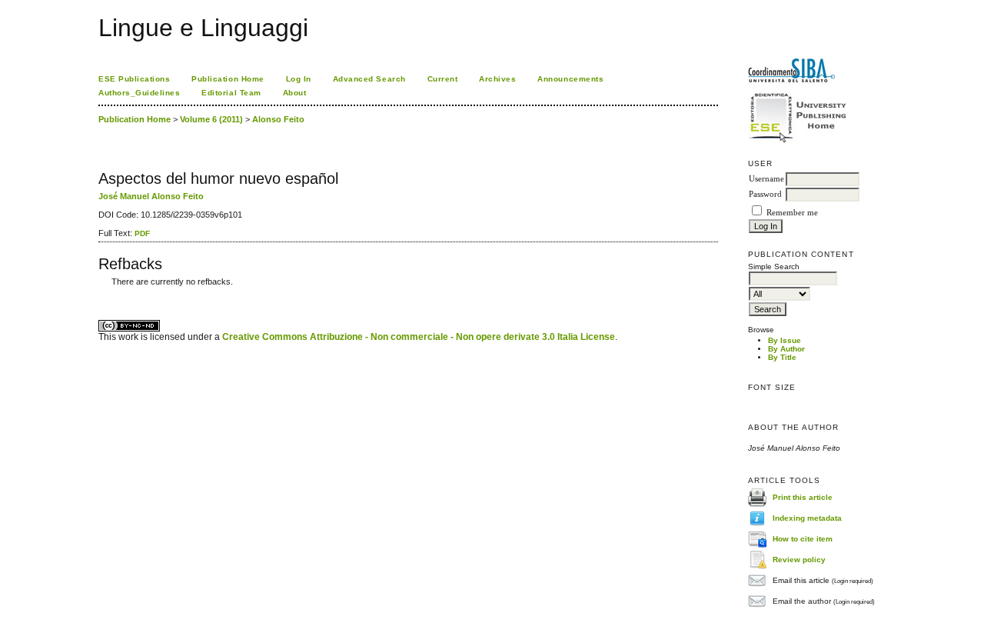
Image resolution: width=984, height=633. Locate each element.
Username (766, 179)
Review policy (799, 559)
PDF (142, 233)
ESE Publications (134, 79)
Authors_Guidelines (139, 92)
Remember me (792, 212)
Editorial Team (231, 92)
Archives (497, 79)
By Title (782, 357)
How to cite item (803, 539)
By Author (786, 349)
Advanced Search (369, 79)
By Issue (784, 340)
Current (442, 79)
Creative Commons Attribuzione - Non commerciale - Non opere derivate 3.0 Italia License (418, 336)
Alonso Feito (278, 119)
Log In (298, 79)
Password (765, 194)
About (295, 92)
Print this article (803, 497)
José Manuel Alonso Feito (151, 196)
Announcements (570, 79)
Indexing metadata (807, 518)
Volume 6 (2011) (211, 119)
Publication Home (227, 79)
